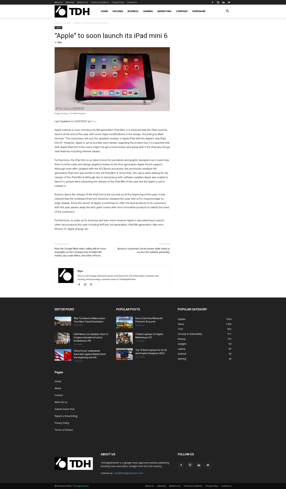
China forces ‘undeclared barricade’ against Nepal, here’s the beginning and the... (90, 354)
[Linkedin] (223, 2)
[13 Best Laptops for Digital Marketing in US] (124, 338)
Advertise (70, 2)
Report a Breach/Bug (66, 416)
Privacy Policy (118, 2)
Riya (60, 42)
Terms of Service (64, 429)
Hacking (118, 11)
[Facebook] (212, 2)
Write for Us (82, 2)
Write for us (61, 402)
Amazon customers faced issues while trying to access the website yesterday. (144, 250)
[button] (227, 11)
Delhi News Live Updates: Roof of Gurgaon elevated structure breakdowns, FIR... (91, 337)
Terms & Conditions (100, 2)
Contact (59, 395)
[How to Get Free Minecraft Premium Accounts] (124, 322)
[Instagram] (217, 2)
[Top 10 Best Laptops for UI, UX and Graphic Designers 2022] (124, 354)
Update (67, 22)
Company (182, 11)
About (58, 388)
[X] (92, 285)
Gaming (148, 11)
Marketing (164, 11)
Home (104, 11)
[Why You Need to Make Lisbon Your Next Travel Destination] (63, 321)
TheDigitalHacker (81, 486)
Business (133, 11)
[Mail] (228, 2)
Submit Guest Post (65, 409)
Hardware (199, 11)
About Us (59, 2)
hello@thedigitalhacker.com (128, 473)
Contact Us (132, 2)
